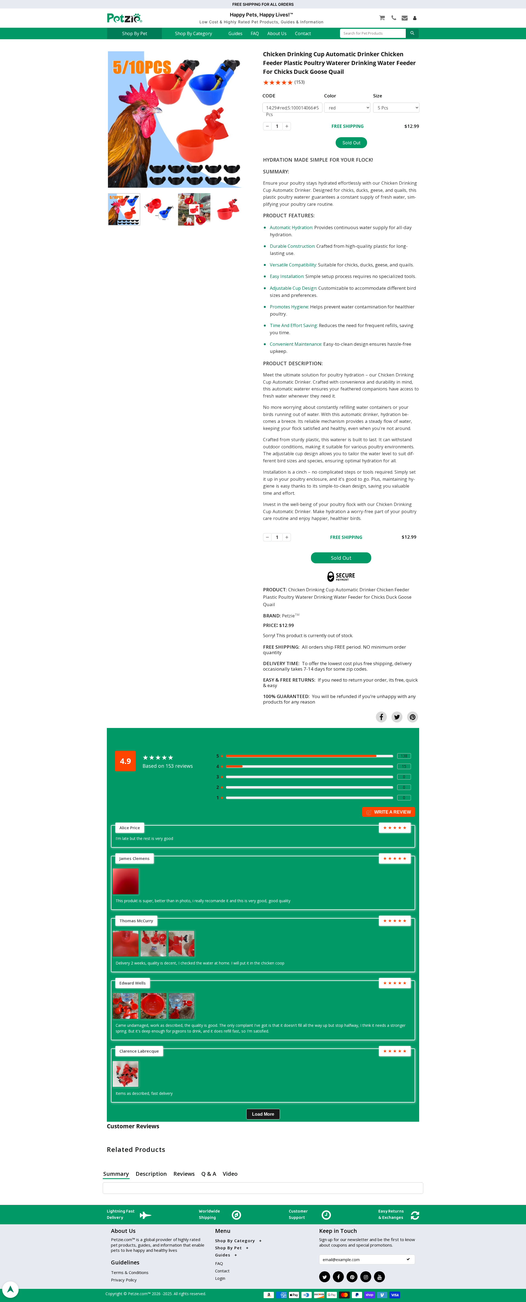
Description (151, 1173)
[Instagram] (365, 1276)
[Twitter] (324, 1276)
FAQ (255, 33)
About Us (277, 33)
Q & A (208, 1173)
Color (330, 95)
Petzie (288, 615)
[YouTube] (379, 1276)
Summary (116, 1173)
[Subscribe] (408, 1259)
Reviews (184, 1173)
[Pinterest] (352, 1276)
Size (377, 95)
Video (230, 1173)
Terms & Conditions (129, 1272)
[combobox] (373, 33)
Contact (303, 33)
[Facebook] (338, 1276)
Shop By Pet (134, 33)
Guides (235, 33)
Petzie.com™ (140, 1293)
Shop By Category (193, 33)
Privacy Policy (124, 1280)
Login (220, 1278)
